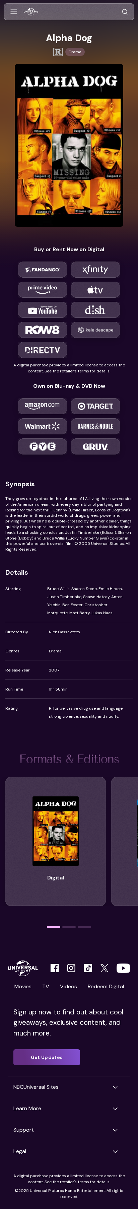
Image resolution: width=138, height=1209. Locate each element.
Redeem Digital (106, 986)
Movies (22, 986)
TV (45, 986)
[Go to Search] (125, 11)
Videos (68, 986)
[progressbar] (53, 927)
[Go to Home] (31, 12)
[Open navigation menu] (14, 12)
